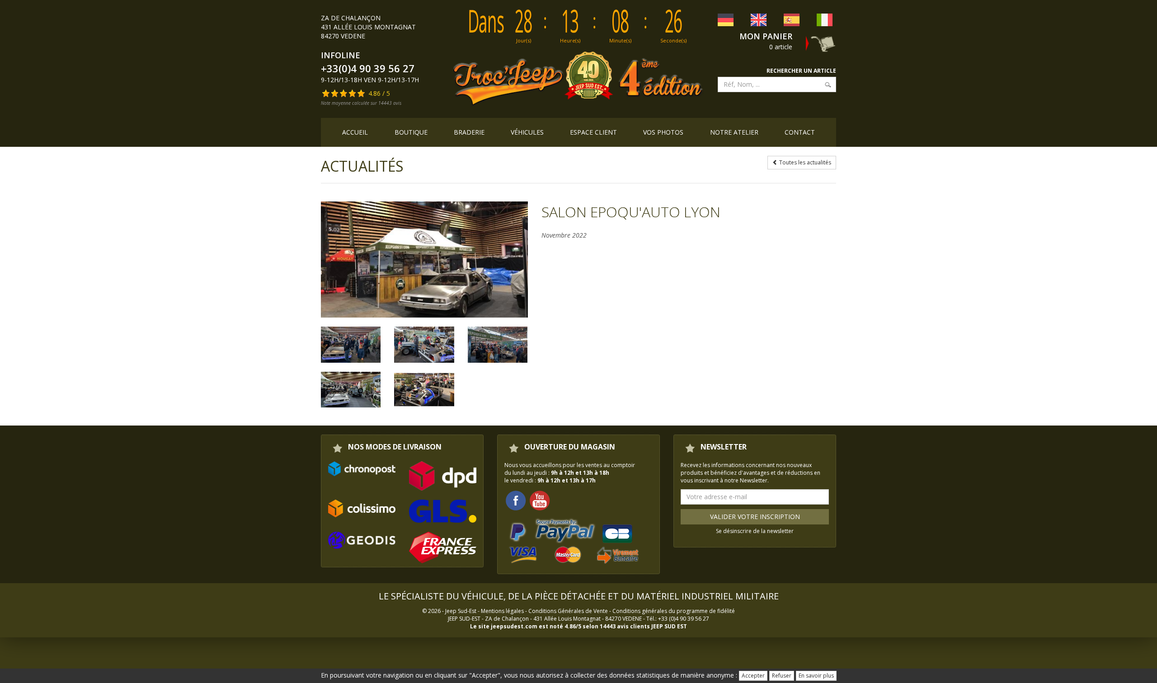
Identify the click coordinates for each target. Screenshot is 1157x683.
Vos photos (663, 132)
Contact (800, 132)
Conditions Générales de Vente (568, 611)
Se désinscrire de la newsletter (755, 531)
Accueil (355, 132)
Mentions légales (502, 611)
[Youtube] (539, 500)
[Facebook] (515, 500)
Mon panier (765, 36)
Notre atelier (734, 132)
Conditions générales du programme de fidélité (673, 611)
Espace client (593, 132)
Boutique (411, 132)
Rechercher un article (801, 71)
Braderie (469, 132)
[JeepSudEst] (424, 259)
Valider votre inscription (755, 516)
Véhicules (527, 132)
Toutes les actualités (804, 162)
